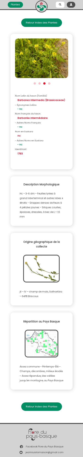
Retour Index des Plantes (41, 22)
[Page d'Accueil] (41, 5)
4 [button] (48, 83)
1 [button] (34, 83)
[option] (41, 59)
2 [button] (39, 83)
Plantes (15, 4)
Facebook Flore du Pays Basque (44, 446)
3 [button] (43, 83)
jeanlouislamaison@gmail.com (44, 452)
